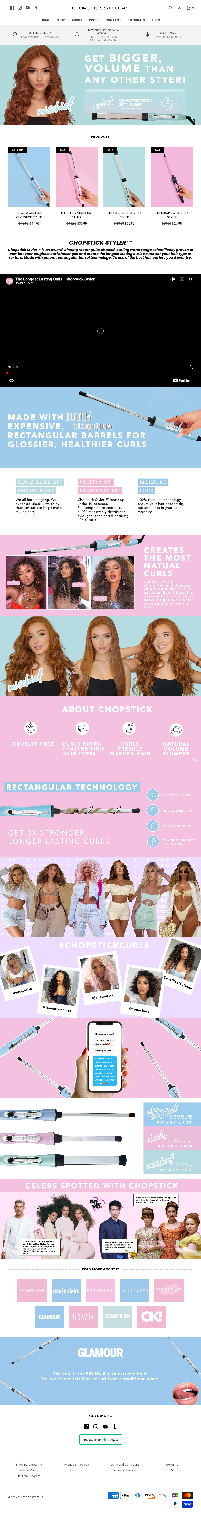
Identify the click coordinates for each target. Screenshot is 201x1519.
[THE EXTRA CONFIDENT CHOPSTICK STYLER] (29, 177)
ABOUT (77, 20)
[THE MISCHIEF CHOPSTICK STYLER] (124, 177)
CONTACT (113, 20)
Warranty (171, 1464)
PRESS (94, 20)
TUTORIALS (136, 20)
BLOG (156, 20)
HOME (45, 20)
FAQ (172, 1470)
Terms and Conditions (124, 1464)
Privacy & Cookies (76, 1464)
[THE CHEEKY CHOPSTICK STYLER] (77, 177)
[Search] (168, 8)
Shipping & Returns (29, 1464)
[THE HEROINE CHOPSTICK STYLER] (172, 177)
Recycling (76, 1470)
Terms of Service (124, 1470)
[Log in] (177, 8)
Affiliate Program (29, 1476)
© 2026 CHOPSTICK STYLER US (25, 1497)
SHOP (60, 20)
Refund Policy (29, 1470)
